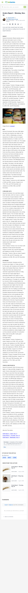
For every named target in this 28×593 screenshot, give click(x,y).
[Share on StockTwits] (10, 24)
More (5, 447)
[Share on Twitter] (7, 24)
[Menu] (2, 2)
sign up (11, 504)
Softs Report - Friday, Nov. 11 (10, 433)
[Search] (25, 7)
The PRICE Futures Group (12, 19)
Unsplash (12, 126)
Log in (6, 504)
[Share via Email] (18, 24)
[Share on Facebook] (15, 24)
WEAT (9, 457)
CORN (14, 457)
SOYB (4, 457)
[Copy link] (21, 24)
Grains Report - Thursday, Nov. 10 (11, 435)
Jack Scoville (11, 17)
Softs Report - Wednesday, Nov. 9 (11, 437)
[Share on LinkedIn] (12, 24)
